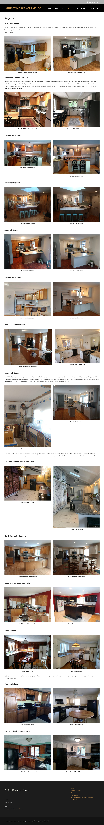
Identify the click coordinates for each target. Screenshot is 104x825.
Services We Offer (75, 790)
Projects (70, 8)
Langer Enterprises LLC (42, 821)
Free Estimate (81, 8)
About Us (58, 8)
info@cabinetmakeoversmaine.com (14, 809)
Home (50, 8)
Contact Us (94, 8)
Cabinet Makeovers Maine (22, 8)
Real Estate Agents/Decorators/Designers (82, 797)
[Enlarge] (48, 38)
